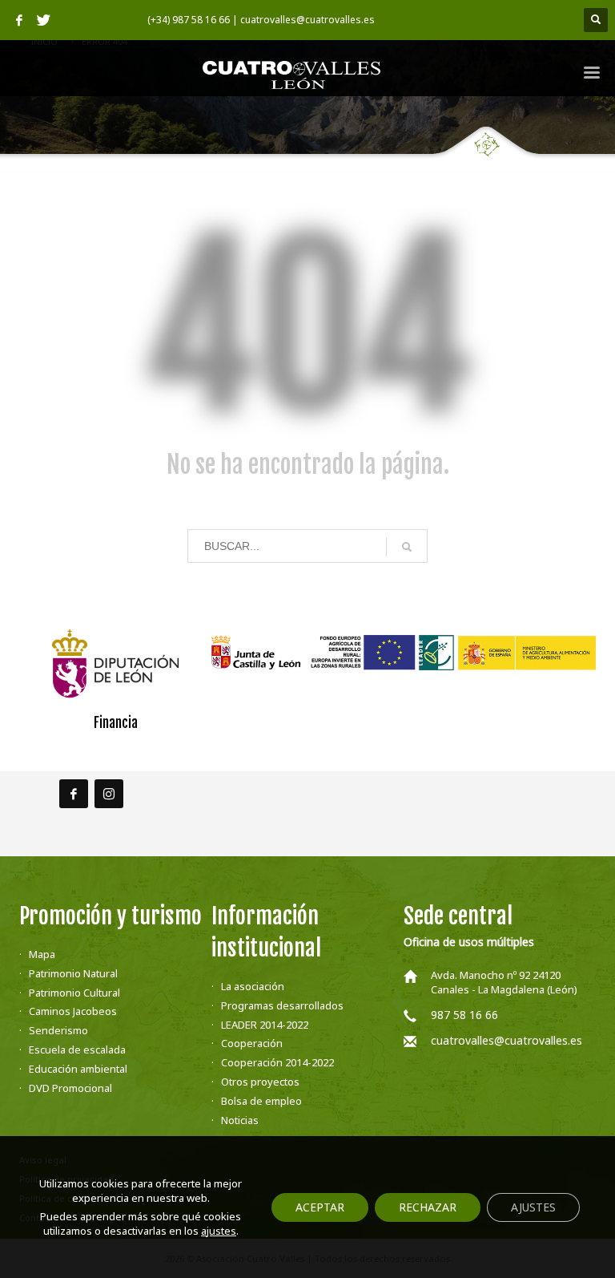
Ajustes (533, 1207)
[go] (407, 547)
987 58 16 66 (464, 1014)
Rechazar (427, 1207)
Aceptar (319, 1207)
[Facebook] (19, 20)
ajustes (218, 1230)
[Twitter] (43, 20)
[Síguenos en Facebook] (73, 793)
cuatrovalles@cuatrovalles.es (506, 1040)
